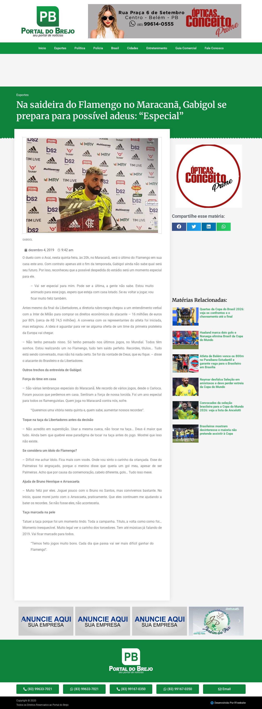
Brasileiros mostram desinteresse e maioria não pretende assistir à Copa (218, 429)
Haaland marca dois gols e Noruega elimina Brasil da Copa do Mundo (221, 336)
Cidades (132, 48)
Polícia (98, 48)
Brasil (115, 48)
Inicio (42, 48)
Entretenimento (156, 48)
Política (80, 48)
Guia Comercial (185, 48)
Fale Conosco (214, 48)
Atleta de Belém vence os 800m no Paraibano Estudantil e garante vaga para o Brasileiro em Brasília (222, 361)
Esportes (60, 48)
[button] (179, 176)
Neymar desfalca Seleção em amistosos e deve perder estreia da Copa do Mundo (222, 383)
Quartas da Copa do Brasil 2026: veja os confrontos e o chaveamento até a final (222, 312)
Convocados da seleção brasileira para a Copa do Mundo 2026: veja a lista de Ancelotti (222, 406)
